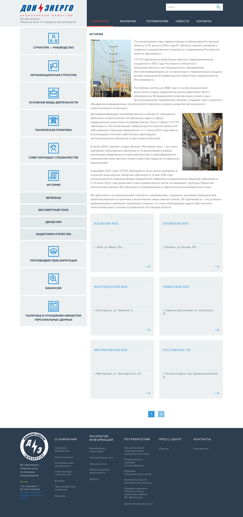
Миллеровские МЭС (111, 350)
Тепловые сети (98, 464)
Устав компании (64, 457)
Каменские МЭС (176, 287)
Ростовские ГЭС (177, 350)
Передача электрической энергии (138, 473)
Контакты (204, 21)
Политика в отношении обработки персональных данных (31, 495)
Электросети (201, 448)
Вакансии (60, 496)
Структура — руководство (62, 450)
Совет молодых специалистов (64, 473)
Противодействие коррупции (65, 488)
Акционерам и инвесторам (97, 450)
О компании (100, 21)
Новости (182, 21)
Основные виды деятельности (64, 464)
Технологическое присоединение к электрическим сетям (136, 451)
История (60, 481)
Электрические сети (101, 457)
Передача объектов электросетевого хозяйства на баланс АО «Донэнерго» (136, 493)
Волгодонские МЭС (111, 287)
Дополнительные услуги (138, 503)
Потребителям (157, 21)
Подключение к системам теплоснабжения (134, 462)
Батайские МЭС (176, 223)
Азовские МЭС (106, 223)
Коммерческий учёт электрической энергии (138, 481)
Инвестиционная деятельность (99, 471)
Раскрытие (128, 21)
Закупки (94, 479)
